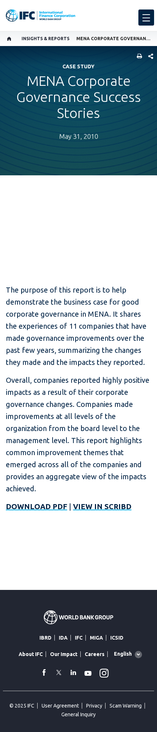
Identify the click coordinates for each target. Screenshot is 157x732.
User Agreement (60, 706)
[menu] (146, 17)
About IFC (31, 654)
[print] (138, 57)
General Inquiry (78, 714)
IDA (63, 638)
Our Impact (63, 654)
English (123, 654)
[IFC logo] (40, 15)
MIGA (96, 638)
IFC (79, 638)
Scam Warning (126, 706)
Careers (94, 654)
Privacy (94, 706)
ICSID (116, 638)
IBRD (45, 638)
